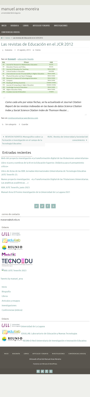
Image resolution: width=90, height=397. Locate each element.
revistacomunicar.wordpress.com (23, 117)
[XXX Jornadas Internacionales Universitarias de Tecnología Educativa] (14, 269)
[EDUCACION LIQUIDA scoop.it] (53, 205)
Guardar (25, 123)
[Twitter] (42, 205)
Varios (7, 38)
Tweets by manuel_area (12, 277)
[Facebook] (48, 205)
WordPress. (53, 363)
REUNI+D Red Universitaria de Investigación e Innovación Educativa (54, 339)
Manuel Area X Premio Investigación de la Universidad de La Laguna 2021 (35, 190)
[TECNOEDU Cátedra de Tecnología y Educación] (17, 264)
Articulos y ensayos (11, 299)
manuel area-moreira (20, 9)
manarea (8, 50)
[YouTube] (36, 205)
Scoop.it (12, 58)
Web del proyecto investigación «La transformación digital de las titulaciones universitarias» (44, 157)
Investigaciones (9, 304)
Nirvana (44, 363)
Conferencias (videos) (12, 309)
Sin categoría (10, 123)
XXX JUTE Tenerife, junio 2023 (15, 186)
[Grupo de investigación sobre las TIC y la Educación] (11, 241)
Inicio (4, 285)
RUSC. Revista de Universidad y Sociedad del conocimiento (68, 137)
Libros (5, 295)
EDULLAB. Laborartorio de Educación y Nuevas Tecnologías (49, 332)
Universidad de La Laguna (32, 325)
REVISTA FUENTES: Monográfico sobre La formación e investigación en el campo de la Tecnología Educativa (22, 139)
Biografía (6, 290)
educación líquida (26, 58)
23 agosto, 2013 (24, 50)
